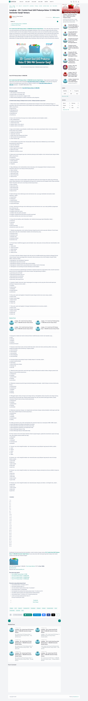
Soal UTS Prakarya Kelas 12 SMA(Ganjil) (20, 578)
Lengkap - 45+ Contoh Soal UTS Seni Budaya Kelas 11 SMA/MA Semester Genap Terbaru (23, 643)
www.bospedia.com (20, 569)
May (64, 107)
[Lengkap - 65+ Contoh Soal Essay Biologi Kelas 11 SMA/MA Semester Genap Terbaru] (11, 324)
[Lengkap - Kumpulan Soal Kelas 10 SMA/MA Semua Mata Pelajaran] (65, 82)
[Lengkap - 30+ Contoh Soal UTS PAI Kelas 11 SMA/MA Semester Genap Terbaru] (37, 655)
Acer (77, 93)
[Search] (76, 1)
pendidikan (33, 608)
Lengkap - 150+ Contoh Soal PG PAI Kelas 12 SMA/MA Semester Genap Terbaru (49, 631)
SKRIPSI (46, 1)
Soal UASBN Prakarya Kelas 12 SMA (19, 574)
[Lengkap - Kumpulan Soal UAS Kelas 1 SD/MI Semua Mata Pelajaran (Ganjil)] (71, 13)
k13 (16, 608)
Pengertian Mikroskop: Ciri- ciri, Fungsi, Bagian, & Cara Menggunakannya (73, 26)
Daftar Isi (13, 21)
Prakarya (39, 608)
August (64, 105)
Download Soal (12, 567)
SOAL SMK (40, 1)
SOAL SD (21, 1)
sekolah (44, 608)
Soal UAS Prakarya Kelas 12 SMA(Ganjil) (20, 575)
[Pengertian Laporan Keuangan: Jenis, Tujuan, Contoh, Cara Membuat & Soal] (65, 48)
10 (70, 90)
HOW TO (51, 1)
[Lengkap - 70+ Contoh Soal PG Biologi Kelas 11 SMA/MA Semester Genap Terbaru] (38, 324)
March (64, 103)
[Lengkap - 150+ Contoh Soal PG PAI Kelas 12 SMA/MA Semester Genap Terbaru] (37, 631)
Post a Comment (18, 614)
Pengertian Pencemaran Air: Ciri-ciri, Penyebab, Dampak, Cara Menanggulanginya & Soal (73, 41)
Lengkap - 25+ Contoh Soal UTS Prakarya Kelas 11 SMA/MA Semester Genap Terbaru (24, 631)
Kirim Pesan (35, 602)
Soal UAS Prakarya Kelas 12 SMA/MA (36, 81)
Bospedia (12, 1)
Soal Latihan (12, 610)
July (72, 105)
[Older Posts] (9, 621)
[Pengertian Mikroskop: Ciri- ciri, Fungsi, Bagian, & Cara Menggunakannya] (65, 28)
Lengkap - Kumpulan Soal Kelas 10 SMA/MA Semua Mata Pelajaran (73, 80)
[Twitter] (53, 615)
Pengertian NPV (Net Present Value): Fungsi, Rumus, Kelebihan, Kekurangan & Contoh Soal (72, 55)
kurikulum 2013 (26, 608)
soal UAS (18, 610)
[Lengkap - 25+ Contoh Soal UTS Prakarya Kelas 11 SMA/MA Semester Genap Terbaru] (38, 330)
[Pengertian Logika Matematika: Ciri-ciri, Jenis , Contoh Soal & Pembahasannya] (65, 62)
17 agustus (76, 90)
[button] (56, 17)
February (73, 103)
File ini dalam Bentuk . (30, 566)
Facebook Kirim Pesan (16, 25)
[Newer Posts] (59, 621)
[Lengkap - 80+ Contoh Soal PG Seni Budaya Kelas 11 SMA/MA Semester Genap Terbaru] (11, 655)
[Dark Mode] (71, 1)
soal (56, 608)
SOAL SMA (34, 1)
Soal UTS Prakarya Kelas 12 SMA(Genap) (20, 577)
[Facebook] (48, 615)
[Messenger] (44, 615)
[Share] (58, 615)
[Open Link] (78, 1)
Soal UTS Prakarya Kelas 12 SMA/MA (19, 23)
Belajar (12, 608)
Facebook (35, 600)
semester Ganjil (50, 608)
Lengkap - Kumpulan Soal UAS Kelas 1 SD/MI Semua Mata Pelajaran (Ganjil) (70, 16)
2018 (65, 93)
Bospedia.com (75, 696)
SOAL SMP (27, 1)
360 (71, 93)
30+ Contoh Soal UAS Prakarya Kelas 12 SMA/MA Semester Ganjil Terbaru (26, 28)
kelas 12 (20, 608)
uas (22, 610)
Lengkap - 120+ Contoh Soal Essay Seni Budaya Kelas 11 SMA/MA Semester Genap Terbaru (50, 643)
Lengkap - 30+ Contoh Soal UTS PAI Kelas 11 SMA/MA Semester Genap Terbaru (49, 655)
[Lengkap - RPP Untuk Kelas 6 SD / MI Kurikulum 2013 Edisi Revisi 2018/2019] (65, 69)
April (72, 107)
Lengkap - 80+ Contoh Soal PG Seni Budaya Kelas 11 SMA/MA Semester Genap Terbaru (23, 655)
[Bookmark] (10, 615)
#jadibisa (65, 90)
